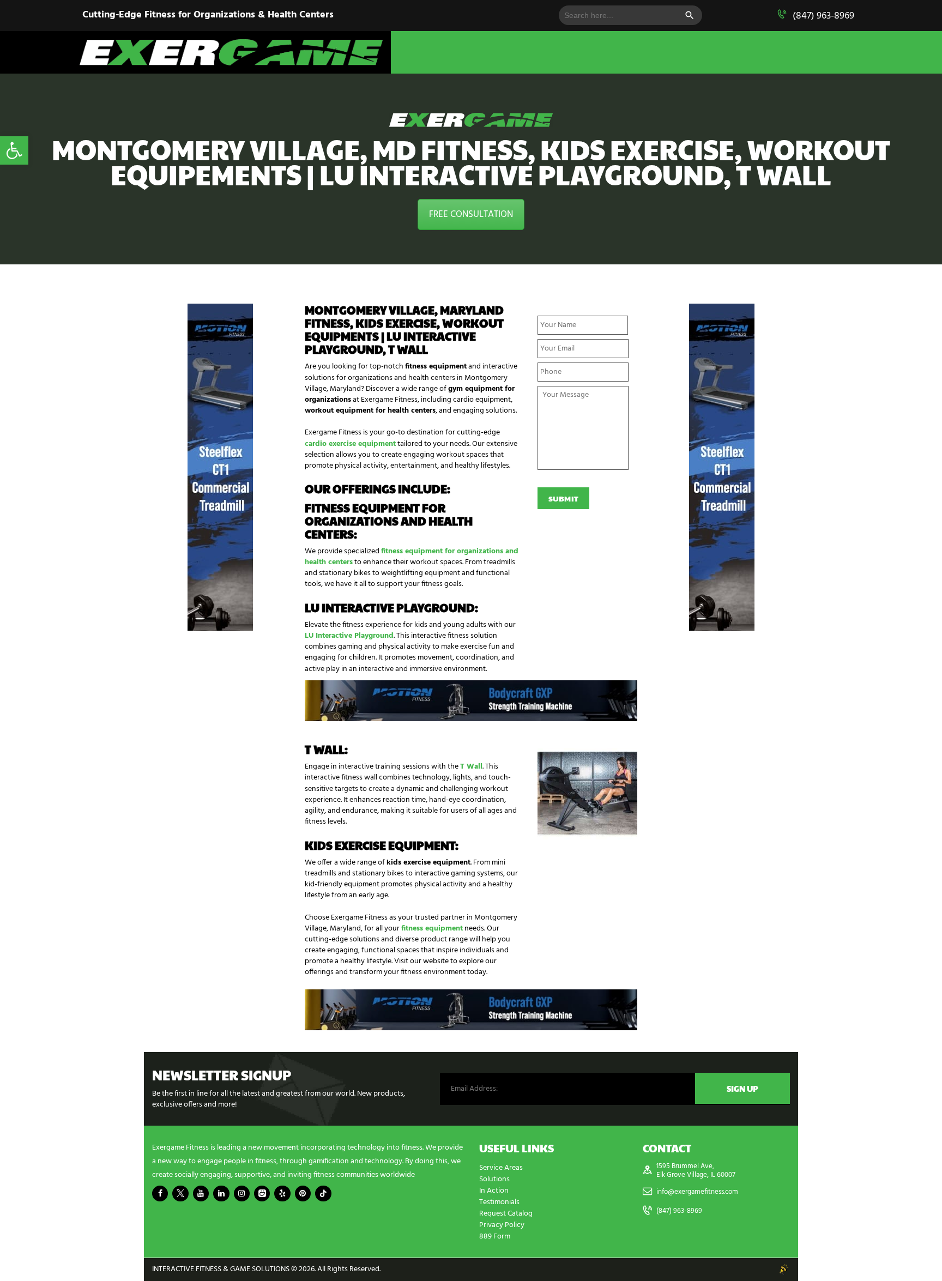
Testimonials (499, 1202)
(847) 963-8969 (823, 16)
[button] (14, 150)
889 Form (494, 1236)
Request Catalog (506, 1213)
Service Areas (501, 1168)
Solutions (494, 1179)
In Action (494, 1191)
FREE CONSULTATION (471, 214)
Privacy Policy (501, 1225)
